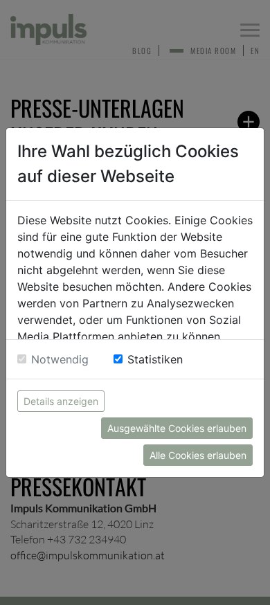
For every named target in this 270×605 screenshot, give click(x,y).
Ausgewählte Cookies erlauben (176, 428)
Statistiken (155, 359)
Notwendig (60, 359)
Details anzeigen (61, 401)
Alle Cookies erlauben (198, 455)
